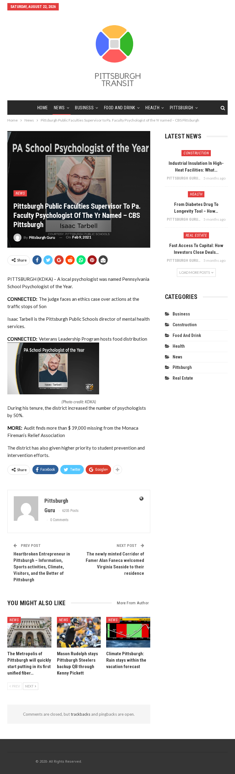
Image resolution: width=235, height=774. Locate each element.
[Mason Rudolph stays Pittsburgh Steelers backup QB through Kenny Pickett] (79, 632)
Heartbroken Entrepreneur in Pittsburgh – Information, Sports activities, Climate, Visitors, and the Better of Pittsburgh (41, 566)
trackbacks (80, 714)
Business (84, 107)
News (59, 107)
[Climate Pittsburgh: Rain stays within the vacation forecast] (128, 632)
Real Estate (196, 235)
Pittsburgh (181, 107)
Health (152, 107)
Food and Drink (119, 107)
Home (42, 107)
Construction (196, 153)
